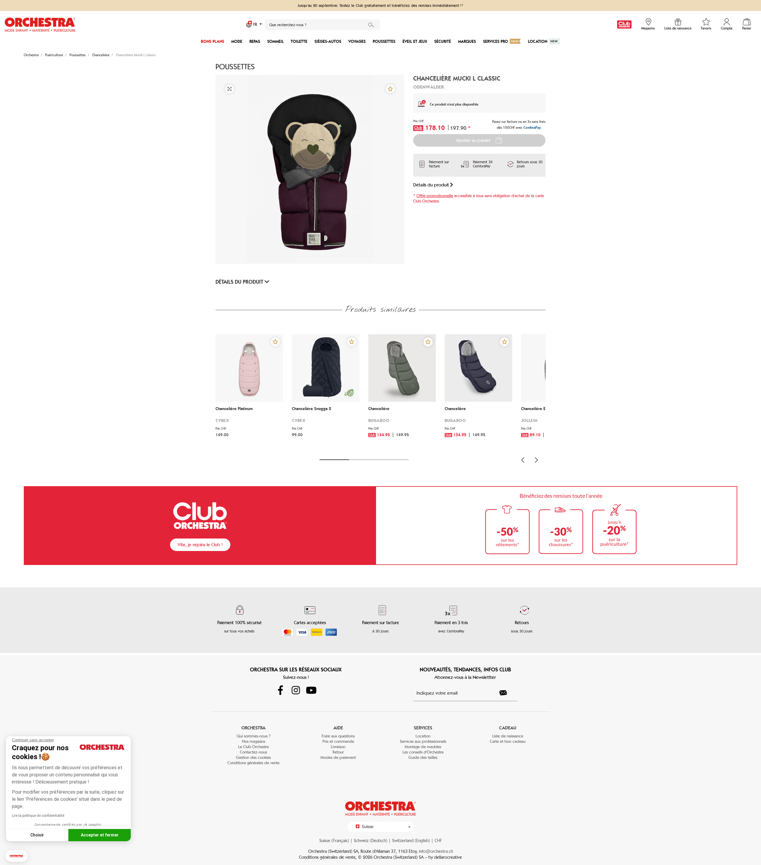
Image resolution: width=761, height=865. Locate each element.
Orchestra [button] (253, 728)
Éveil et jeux (414, 41)
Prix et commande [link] (338, 741)
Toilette (299, 41)
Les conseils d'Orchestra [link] (423, 752)
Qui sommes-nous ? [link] (254, 736)
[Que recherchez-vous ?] (371, 25)
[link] (624, 24)
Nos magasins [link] (253, 741)
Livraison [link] (338, 746)
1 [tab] (334, 459)
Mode (236, 41)
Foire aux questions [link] (338, 736)
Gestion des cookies (253, 757)
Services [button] (423, 728)
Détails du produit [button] (240, 282)
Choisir (37, 835)
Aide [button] (338, 728)
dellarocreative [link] (448, 857)
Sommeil (275, 41)
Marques (467, 41)
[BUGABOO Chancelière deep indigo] (478, 368)
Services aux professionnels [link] (423, 741)
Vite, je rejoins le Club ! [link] (200, 544)
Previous (523, 460)
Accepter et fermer (100, 835)
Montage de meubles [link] (423, 746)
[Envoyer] (506, 693)
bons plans (212, 41)
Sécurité (442, 41)
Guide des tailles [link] (422, 757)
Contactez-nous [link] (253, 752)
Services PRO (495, 41)
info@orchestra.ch (436, 851)
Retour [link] (338, 752)
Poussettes (384, 41)
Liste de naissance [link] (507, 736)
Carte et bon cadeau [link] (508, 741)
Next (536, 460)
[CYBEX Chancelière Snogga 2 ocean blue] (325, 368)
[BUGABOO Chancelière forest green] (402, 368)
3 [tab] (394, 459)
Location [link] (423, 736)
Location (537, 41)
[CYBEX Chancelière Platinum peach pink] (249, 368)
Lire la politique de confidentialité (38, 816)
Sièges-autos (328, 41)
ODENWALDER (428, 87)
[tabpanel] (249, 393)
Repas (254, 41)
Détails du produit (431, 185)
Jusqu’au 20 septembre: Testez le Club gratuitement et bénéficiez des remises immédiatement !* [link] (380, 5)
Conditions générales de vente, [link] (328, 857)
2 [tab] (364, 459)
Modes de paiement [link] (338, 757)
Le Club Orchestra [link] (253, 746)
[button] (16, 856)
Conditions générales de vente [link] (253, 762)
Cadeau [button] (507, 728)
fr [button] (255, 24)
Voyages (357, 41)
